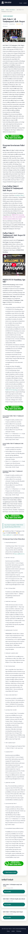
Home (20, 3)
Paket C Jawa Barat (10, 9)
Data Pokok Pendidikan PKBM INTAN (13, 525)
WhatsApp (18, 931)
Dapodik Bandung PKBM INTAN (12, 527)
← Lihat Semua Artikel (10, 872)
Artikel (25, 3)
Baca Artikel (7, 891)
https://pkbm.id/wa (8, 535)
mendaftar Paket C (19, 195)
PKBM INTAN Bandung (11, 390)
